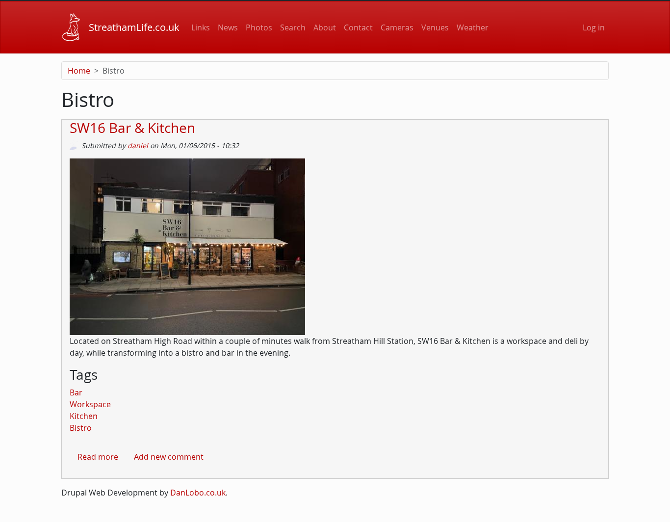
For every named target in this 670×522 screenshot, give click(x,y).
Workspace (90, 404)
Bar (76, 392)
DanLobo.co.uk (198, 492)
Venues (435, 27)
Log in (594, 27)
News (228, 27)
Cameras (397, 27)
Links (200, 27)
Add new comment (169, 456)
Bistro (81, 427)
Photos (259, 27)
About (324, 27)
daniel (138, 145)
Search (293, 27)
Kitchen (84, 416)
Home (79, 70)
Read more (97, 456)
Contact (358, 27)
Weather (473, 27)
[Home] (71, 27)
